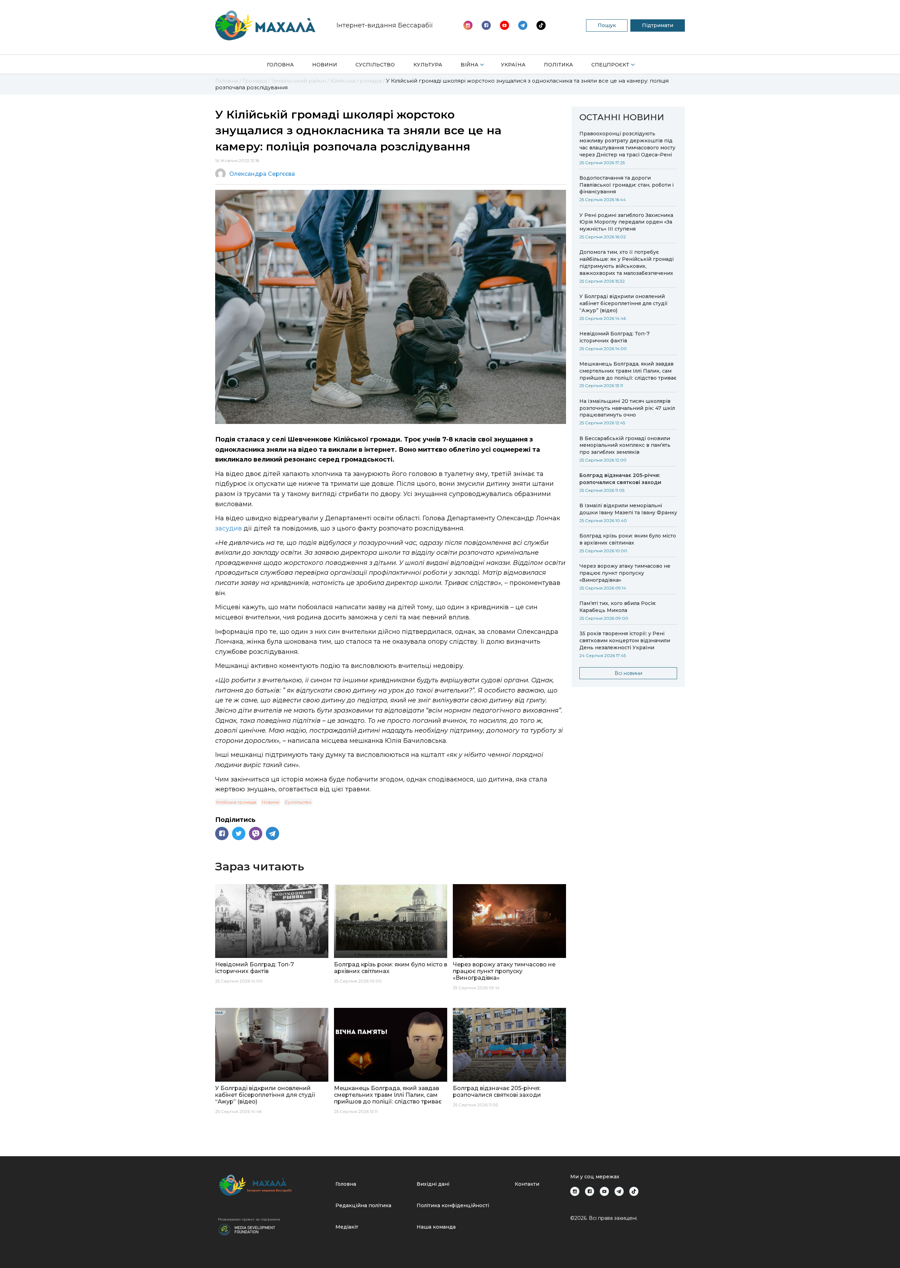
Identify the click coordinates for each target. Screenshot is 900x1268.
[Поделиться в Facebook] (222, 833)
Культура (427, 65)
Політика (558, 65)
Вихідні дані (433, 1184)
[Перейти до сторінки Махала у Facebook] (486, 25)
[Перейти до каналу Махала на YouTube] (522, 25)
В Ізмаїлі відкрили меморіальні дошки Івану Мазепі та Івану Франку (628, 509)
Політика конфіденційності (453, 1205)
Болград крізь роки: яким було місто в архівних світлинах (627, 539)
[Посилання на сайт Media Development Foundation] (247, 1229)
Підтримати (657, 25)
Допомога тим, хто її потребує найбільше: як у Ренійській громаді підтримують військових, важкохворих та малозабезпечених (626, 262)
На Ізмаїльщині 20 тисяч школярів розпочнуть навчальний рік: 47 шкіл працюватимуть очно (627, 408)
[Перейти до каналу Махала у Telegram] (541, 25)
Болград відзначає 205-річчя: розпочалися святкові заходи (620, 478)
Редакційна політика (363, 1205)
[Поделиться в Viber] (255, 833)
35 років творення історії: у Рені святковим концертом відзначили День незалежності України (624, 640)
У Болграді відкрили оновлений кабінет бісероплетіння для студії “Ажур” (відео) (623, 303)
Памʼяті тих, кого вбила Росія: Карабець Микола (617, 606)
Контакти (527, 1184)
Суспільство (375, 65)
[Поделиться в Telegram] (272, 833)
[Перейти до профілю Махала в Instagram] (467, 25)
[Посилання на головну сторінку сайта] (274, 1185)
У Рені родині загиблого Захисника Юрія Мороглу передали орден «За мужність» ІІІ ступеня (626, 222)
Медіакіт (346, 1227)
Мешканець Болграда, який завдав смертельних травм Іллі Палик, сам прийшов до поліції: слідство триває (627, 371)
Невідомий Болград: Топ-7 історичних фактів (614, 337)
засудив (228, 528)
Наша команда (436, 1227)
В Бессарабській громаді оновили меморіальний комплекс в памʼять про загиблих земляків (624, 445)
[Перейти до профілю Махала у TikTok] (633, 1191)
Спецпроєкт (610, 65)
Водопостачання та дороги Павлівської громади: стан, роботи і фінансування (626, 185)
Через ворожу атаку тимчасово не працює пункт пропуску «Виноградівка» (624, 573)
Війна (469, 65)
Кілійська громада (236, 802)
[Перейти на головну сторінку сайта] (265, 25)
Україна (513, 65)
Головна (280, 65)
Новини (324, 65)
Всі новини (628, 673)
